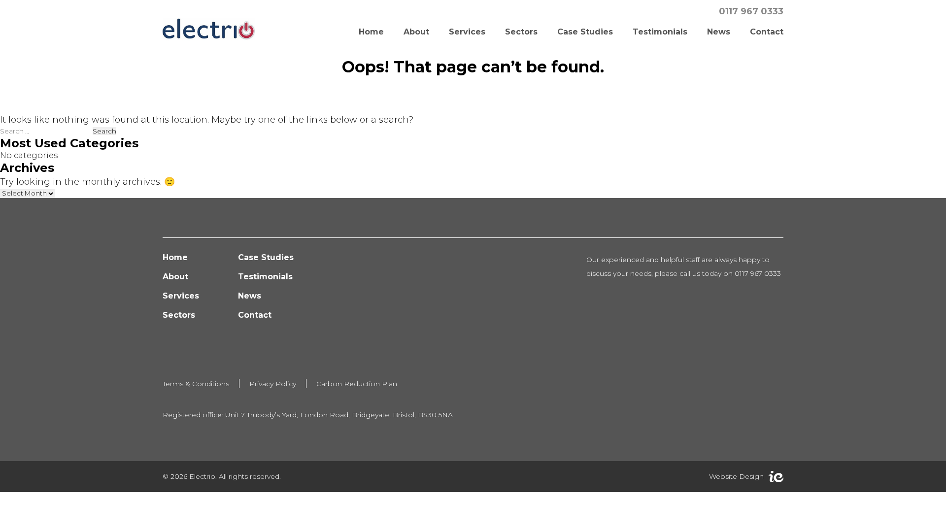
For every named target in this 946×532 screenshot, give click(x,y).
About (416, 31)
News (718, 31)
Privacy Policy (272, 383)
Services (467, 31)
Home (371, 31)
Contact (766, 31)
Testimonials (660, 31)
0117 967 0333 (751, 11)
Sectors (521, 31)
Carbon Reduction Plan (356, 383)
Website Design (736, 476)
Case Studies (585, 31)
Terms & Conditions (196, 383)
